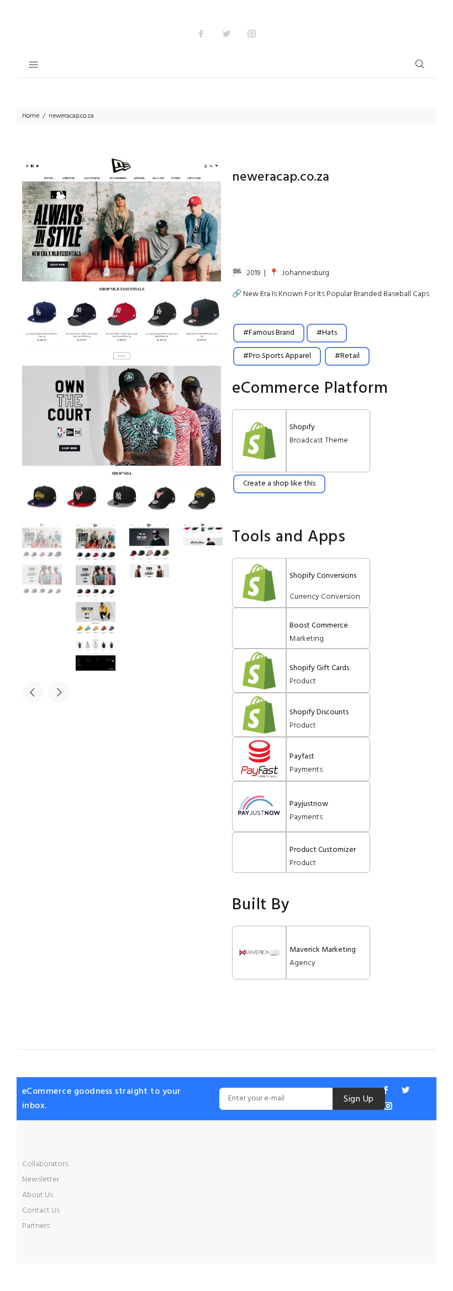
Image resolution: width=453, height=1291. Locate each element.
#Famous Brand (268, 332)
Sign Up (358, 1099)
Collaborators (45, 1164)
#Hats (327, 332)
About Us (37, 1195)
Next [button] (58, 692)
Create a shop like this (279, 483)
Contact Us (41, 1210)
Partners (36, 1226)
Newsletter (40, 1179)
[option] (49, 558)
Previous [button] (32, 692)
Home (30, 116)
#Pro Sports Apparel (277, 356)
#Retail (347, 356)
